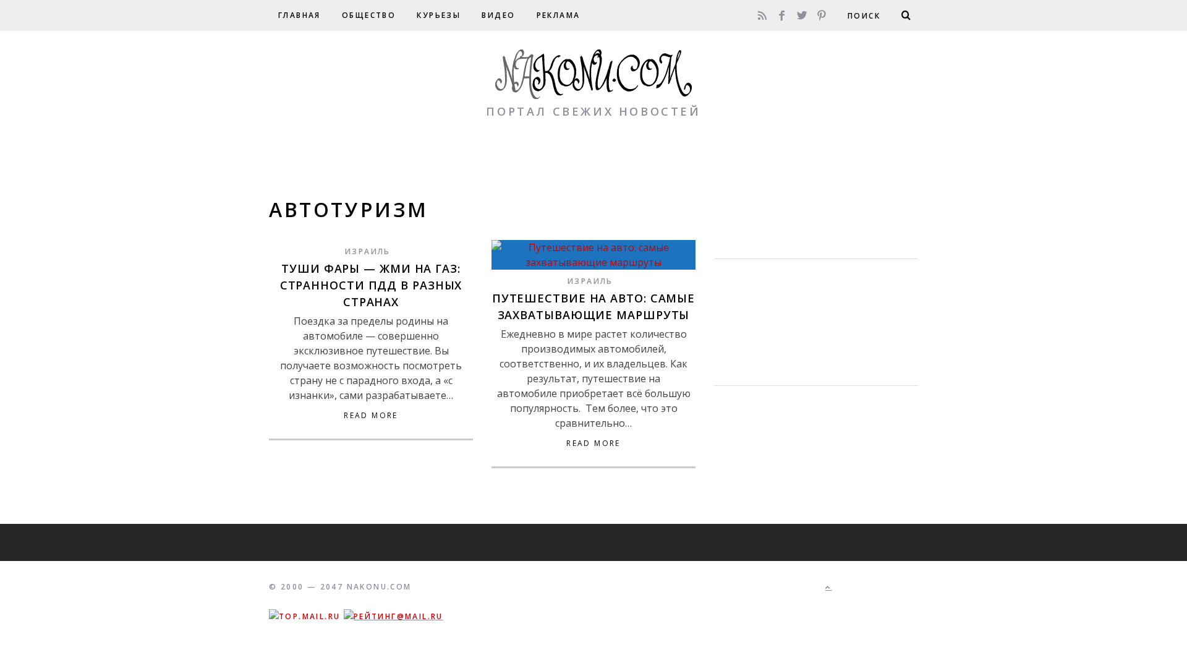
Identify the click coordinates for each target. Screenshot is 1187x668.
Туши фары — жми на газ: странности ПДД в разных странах (371, 285)
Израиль (368, 251)
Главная (299, 15)
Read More (371, 415)
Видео (498, 15)
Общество (369, 15)
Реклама (559, 15)
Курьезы (439, 15)
